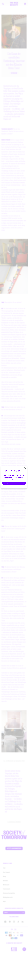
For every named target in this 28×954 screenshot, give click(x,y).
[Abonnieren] (23, 483)
